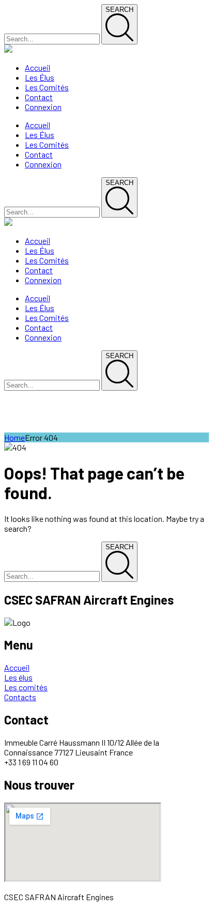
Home (14, 437)
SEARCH (119, 9)
